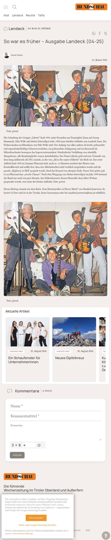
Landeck (17, 15)
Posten (17, 455)
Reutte (30, 15)
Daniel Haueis (17, 55)
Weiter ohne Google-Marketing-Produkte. (38, 525)
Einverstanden (36, 518)
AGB (88, 530)
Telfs (41, 15)
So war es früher (39, 28)
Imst (6, 15)
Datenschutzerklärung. (23, 533)
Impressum (75, 530)
